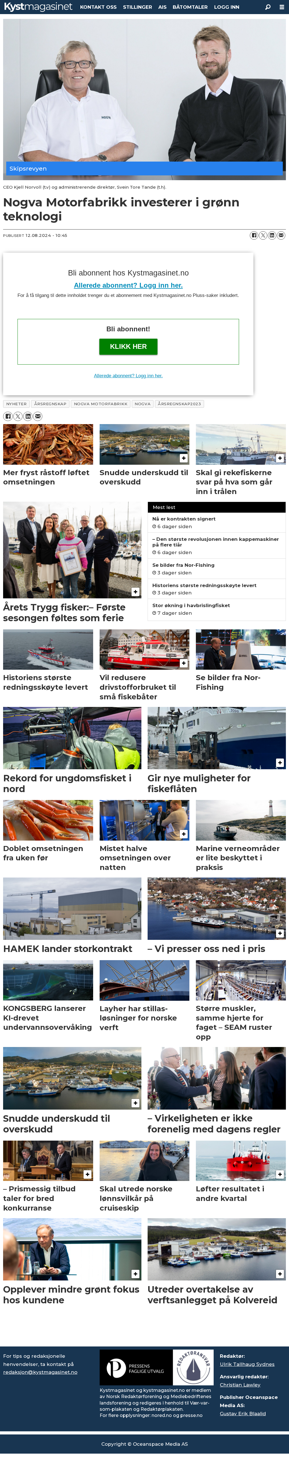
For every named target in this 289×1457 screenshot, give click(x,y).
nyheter (16, 404)
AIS (162, 7)
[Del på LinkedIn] (272, 235)
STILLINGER (137, 7)
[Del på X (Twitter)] (263, 235)
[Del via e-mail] (281, 235)
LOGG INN (226, 7)
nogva (142, 404)
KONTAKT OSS (98, 7)
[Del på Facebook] (254, 235)
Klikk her (128, 346)
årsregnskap (50, 404)
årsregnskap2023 (179, 404)
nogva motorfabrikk (101, 404)
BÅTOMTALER (190, 7)
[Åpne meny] (282, 7)
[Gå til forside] (39, 7)
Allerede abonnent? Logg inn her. (128, 285)
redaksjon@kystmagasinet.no (40, 1372)
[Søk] (268, 7)
